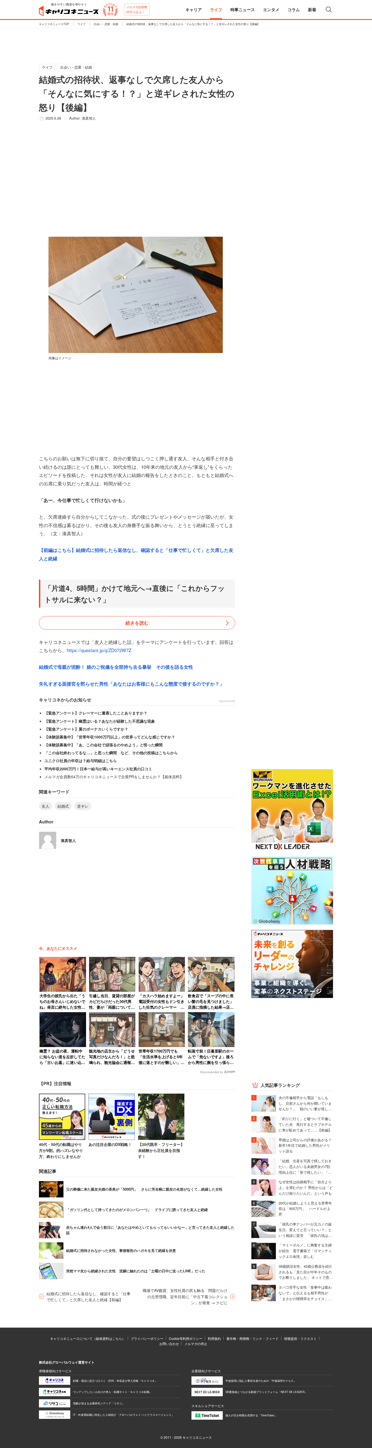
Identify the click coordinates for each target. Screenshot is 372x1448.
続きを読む (137, 622)
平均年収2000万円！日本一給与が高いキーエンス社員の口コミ (98, 768)
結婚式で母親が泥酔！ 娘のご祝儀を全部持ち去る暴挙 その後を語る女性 (116, 667)
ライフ (81, 24)
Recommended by (211, 1072)
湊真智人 (89, 118)
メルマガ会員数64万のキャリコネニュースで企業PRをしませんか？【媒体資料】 (114, 776)
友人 (45, 806)
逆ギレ (83, 806)
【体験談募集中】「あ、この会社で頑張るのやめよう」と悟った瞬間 (103, 744)
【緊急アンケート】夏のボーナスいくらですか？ (86, 729)
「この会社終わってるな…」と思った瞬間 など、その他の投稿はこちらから (111, 752)
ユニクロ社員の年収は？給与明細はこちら (80, 760)
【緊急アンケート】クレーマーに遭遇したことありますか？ (95, 713)
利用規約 (214, 1338)
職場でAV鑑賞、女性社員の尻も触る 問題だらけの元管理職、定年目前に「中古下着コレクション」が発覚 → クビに (185, 1296)
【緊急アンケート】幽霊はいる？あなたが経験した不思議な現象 (99, 721)
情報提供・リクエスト (300, 1338)
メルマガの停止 (195, 1343)
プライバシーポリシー (147, 1338)
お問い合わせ (169, 1343)
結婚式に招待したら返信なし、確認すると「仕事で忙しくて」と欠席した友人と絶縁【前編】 (88, 1296)
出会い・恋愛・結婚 (106, 24)
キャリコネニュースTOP (54, 24)
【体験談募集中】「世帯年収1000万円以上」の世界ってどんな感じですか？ (109, 737)
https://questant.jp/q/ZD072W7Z (99, 650)
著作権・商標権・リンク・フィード (252, 1338)
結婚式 (63, 806)
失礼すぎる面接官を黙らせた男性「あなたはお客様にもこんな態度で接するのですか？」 (131, 683)
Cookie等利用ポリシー (185, 1338)
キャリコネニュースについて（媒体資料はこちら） (87, 1338)
